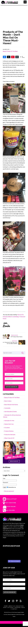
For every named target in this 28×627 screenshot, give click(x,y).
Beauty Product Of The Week (10, 51)
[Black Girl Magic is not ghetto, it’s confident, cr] (21, 557)
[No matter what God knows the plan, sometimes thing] (6, 552)
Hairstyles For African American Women (12, 416)
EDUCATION (19, 606)
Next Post (14, 340)
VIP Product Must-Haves (16, 336)
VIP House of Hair (9, 3)
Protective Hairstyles (9, 434)
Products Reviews (9, 431)
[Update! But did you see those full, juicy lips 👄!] (14, 552)
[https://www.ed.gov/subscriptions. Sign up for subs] (21, 552)
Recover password (9, 491)
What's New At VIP (9, 438)
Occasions (7, 427)
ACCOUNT (11, 607)
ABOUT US (12, 606)
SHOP (4, 607)
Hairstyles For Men (9, 420)
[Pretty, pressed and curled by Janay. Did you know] (6, 557)
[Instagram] (13, 601)
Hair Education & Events (10, 411)
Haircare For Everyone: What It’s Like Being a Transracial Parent (14, 316)
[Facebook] (5, 601)
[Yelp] (21, 601)
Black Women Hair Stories (11, 404)
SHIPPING (17, 607)
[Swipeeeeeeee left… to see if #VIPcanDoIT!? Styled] (14, 557)
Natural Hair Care (9, 424)
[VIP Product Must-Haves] (6, 338)
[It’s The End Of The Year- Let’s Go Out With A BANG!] (22, 344)
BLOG (23, 607)
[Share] (4, 57)
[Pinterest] (17, 601)
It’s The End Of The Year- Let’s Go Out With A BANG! (10, 343)
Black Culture (7, 401)
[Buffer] (17, 57)
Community (7, 408)
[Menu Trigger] (25, 2)
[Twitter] (9, 601)
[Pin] (12, 57)
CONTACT (14, 609)
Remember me (12, 487)
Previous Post (14, 335)
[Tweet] (8, 57)
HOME (6, 606)
